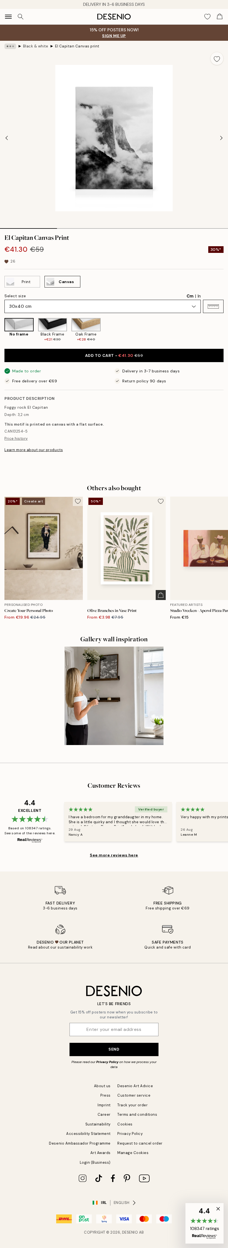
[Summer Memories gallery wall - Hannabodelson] (114, 696)
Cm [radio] (190, 296)
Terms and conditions (137, 1114)
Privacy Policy (107, 1062)
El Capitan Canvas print (77, 46)
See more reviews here (114, 855)
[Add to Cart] (161, 595)
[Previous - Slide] (6, 138)
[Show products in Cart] (220, 16)
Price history (16, 438)
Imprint (104, 1105)
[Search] (20, 16)
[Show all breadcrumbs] (10, 46)
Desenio (130, 1232)
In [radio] (199, 296)
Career (104, 1114)
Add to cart (114, 355)
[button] (213, 306)
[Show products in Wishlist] (207, 16)
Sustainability (98, 1124)
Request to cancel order (140, 1143)
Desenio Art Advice (135, 1086)
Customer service (133, 1095)
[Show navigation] (8, 16)
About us (102, 1086)
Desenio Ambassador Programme (80, 1143)
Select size (15, 295)
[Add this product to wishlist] (217, 58)
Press (105, 1095)
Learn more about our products (33, 450)
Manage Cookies (132, 1152)
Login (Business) (95, 1162)
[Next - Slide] (221, 138)
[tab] (28, 226)
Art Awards (100, 1152)
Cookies (125, 1124)
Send (113, 1049)
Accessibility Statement (88, 1133)
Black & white (35, 46)
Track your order (132, 1105)
